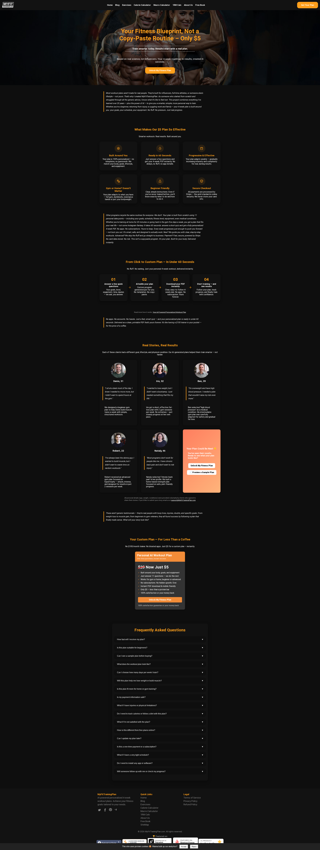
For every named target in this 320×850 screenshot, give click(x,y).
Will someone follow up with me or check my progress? (160, 771)
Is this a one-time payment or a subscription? (160, 747)
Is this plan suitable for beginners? (160, 648)
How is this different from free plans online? (160, 730)
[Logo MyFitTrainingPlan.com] (8, 7)
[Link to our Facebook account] (105, 810)
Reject (194, 846)
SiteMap (144, 824)
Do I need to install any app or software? (160, 763)
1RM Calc (177, 5)
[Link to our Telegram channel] (115, 810)
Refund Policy (190, 804)
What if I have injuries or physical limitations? (160, 705)
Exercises (126, 5)
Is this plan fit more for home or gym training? (160, 689)
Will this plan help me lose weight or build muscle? (160, 681)
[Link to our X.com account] (99, 810)
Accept (183, 846)
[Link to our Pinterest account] (110, 810)
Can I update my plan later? (160, 738)
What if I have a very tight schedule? (160, 755)
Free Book (200, 5)
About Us (188, 5)
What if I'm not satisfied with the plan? (160, 722)
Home (110, 5)
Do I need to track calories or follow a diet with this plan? (160, 714)
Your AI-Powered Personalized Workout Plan (169, 312)
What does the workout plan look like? (160, 664)
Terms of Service (192, 797)
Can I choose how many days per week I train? (160, 672)
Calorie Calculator (142, 5)
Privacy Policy (190, 801)
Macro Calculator (162, 5)
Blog (117, 5)
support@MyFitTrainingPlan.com (183, 500)
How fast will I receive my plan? (160, 639)
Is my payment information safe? (160, 697)
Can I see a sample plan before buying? (160, 656)
